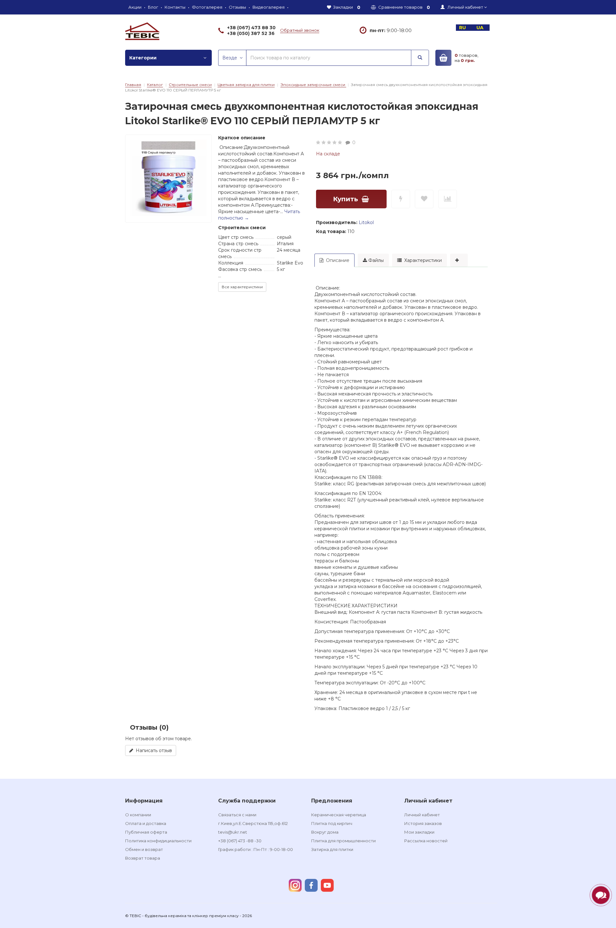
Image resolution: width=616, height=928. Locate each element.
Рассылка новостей (426, 840)
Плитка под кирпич (331, 823)
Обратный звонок (299, 30)
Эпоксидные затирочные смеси (313, 84)
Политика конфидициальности (158, 840)
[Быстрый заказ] (400, 199)
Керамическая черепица (338, 814)
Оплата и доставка (145, 823)
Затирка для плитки (332, 849)
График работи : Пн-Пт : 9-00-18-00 (255, 849)
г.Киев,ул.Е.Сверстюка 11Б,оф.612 (253, 823)
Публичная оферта (146, 832)
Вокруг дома (324, 832)
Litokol (366, 222)
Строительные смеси (190, 84)
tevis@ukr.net (232, 832)
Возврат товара (142, 858)
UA (480, 27)
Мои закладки (419, 832)
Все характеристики (242, 286)
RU (463, 27)
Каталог (155, 84)
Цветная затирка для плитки (246, 84)
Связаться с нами (237, 814)
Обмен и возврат (144, 849)
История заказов (423, 823)
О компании (138, 814)
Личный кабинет (422, 814)
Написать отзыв (152, 750)
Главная (133, 84)
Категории (143, 58)
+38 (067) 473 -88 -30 (239, 840)
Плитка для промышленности (343, 840)
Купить (345, 199)
